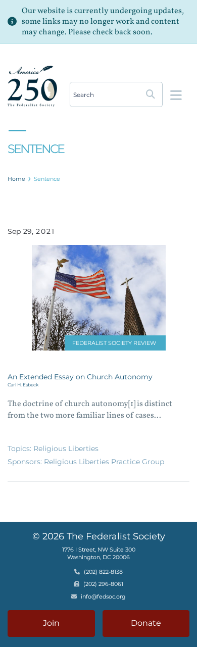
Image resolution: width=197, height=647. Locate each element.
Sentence (47, 178)
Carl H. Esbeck (23, 384)
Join (51, 623)
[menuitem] (16, 179)
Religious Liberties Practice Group (104, 461)
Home (16, 178)
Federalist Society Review (114, 342)
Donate (146, 623)
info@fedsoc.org (103, 596)
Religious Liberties (65, 448)
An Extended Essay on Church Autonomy (80, 376)
